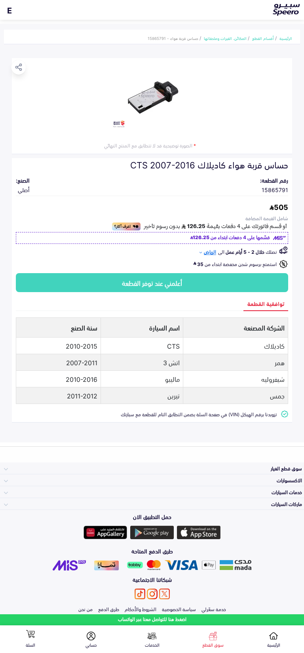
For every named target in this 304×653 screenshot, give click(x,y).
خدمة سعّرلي (213, 608)
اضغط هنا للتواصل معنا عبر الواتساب (152, 618)
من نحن (85, 608)
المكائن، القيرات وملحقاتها (225, 38)
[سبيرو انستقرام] (152, 594)
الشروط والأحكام (140, 608)
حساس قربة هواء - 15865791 (173, 38)
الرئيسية (285, 38)
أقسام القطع (263, 38)
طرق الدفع (108, 608)
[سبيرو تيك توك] (140, 594)
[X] (164, 594)
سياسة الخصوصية (179, 608)
